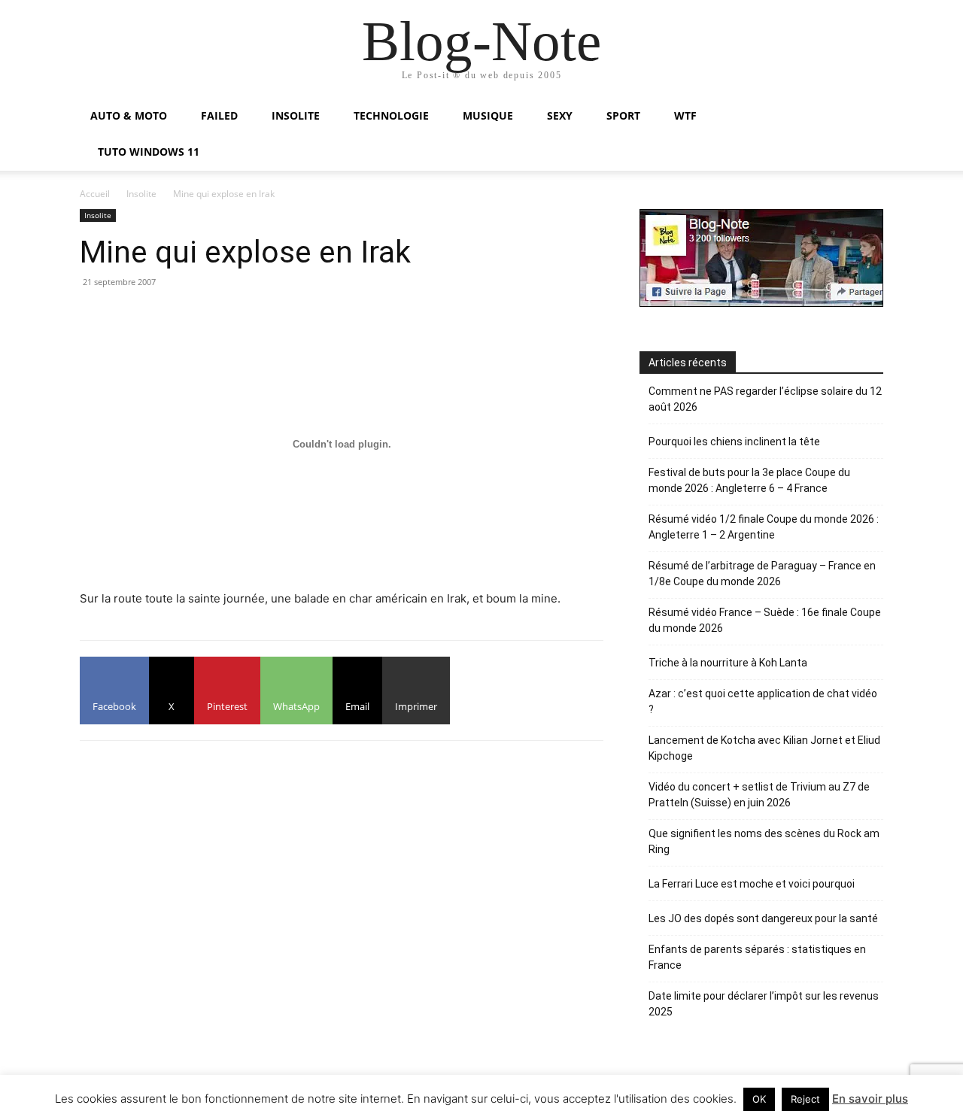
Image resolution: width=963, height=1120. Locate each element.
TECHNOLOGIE (391, 115)
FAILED (219, 115)
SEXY (560, 115)
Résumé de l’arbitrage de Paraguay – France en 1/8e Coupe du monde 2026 (762, 573)
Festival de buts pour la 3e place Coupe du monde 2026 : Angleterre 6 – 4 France (749, 480)
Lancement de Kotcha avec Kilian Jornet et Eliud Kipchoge (764, 748)
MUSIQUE (488, 115)
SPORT (623, 115)
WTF (685, 115)
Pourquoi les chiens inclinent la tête (734, 442)
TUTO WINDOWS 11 (148, 151)
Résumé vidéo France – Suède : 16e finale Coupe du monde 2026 (765, 620)
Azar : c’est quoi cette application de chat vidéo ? (763, 701)
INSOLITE (296, 115)
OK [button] (759, 1099)
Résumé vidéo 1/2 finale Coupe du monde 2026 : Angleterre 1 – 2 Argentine (764, 527)
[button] (865, 117)
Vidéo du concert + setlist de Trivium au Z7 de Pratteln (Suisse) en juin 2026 (759, 795)
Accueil (95, 193)
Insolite (141, 193)
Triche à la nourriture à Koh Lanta (728, 663)
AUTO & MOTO (128, 115)
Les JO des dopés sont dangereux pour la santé (763, 918)
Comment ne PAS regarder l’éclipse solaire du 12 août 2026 (765, 399)
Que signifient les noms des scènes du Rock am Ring (764, 841)
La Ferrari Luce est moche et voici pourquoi (752, 884)
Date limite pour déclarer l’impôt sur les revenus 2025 (764, 1004)
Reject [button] (805, 1099)
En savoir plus (870, 1098)
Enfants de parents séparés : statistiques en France (757, 957)
